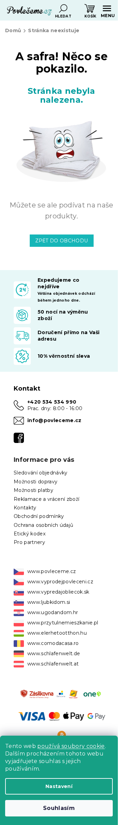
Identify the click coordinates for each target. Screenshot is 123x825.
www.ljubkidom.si (48, 602)
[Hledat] (63, 8)
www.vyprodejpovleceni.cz (60, 582)
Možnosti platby (33, 490)
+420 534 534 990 (51, 402)
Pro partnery (29, 542)
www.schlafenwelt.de (53, 653)
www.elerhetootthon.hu (57, 633)
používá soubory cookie (71, 746)
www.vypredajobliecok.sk (58, 592)
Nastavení (58, 786)
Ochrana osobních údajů (43, 525)
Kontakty (25, 508)
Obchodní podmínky (39, 516)
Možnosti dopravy (35, 482)
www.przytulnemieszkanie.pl (62, 623)
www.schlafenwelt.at (53, 664)
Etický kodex (29, 534)
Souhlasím (59, 808)
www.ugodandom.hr (52, 612)
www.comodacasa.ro (53, 643)
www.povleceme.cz (51, 571)
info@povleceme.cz (54, 420)
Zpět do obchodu (61, 241)
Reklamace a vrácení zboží (46, 499)
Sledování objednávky (41, 473)
